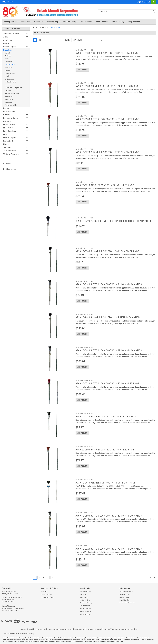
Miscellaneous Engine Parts (13, 88)
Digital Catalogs (124, 600)
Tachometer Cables (11, 105)
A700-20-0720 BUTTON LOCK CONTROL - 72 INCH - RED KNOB (107, 383)
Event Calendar (102, 21)
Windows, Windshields (11, 154)
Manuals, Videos (9, 124)
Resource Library (69, 21)
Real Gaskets (9, 96)
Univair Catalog (118, 21)
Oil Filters (8, 91)
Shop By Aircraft (10, 21)
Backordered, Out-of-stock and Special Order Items (92, 629)
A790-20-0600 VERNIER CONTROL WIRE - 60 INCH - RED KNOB (107, 86)
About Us (24, 21)
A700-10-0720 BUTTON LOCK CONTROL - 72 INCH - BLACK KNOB (109, 548)
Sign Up (147, 2)
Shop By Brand (134, 21)
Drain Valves (9, 67)
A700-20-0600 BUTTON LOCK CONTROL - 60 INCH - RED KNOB (107, 119)
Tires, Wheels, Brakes (10, 151)
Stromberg (8, 102)
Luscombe (7, 121)
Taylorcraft (7, 147)
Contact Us (38, 21)
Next (151, 577)
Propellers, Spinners (10, 137)
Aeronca (6, 37)
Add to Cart (82, 70)
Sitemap (31, 634)
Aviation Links (86, 21)
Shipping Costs (124, 594)
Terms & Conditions (126, 591)
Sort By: (67, 40)
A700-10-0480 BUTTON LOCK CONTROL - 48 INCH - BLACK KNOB (109, 350)
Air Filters (8, 56)
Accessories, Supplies (11, 33)
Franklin (7, 76)
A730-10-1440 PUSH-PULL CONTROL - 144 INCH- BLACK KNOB (108, 317)
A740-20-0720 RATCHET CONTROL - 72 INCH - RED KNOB (105, 185)
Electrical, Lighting (9, 46)
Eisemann (8, 70)
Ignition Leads (9, 79)
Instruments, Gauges (10, 118)
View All (7, 53)
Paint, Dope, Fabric (10, 131)
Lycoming (8, 85)
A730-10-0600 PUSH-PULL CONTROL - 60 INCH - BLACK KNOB (107, 251)
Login (139, 2)
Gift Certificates (9, 111)
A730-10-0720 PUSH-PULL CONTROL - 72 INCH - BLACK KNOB (107, 152)
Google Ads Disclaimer (127, 603)
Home (35, 27)
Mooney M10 (8, 128)
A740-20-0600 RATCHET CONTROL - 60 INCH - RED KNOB (105, 449)
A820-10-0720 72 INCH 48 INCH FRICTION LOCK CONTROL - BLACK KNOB (113, 221)
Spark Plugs (9, 99)
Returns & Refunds (47, 597)
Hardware (6, 115)
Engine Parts (7, 50)
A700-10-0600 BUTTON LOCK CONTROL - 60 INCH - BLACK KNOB (109, 515)
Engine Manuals (10, 73)
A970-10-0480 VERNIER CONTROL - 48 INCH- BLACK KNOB (106, 482)
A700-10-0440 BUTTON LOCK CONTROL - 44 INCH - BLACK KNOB (109, 284)
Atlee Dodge (7, 40)
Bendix (7, 59)
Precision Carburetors (12, 93)
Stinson (6, 144)
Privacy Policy (124, 597)
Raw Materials (8, 141)
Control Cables (10, 64)
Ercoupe (6, 108)
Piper (5, 134)
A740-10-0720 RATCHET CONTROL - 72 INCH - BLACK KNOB (106, 416)
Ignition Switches (10, 82)
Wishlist (44, 591)
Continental (8, 62)
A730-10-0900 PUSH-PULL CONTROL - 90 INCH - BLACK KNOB (107, 53)
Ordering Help (52, 21)
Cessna (6, 43)
